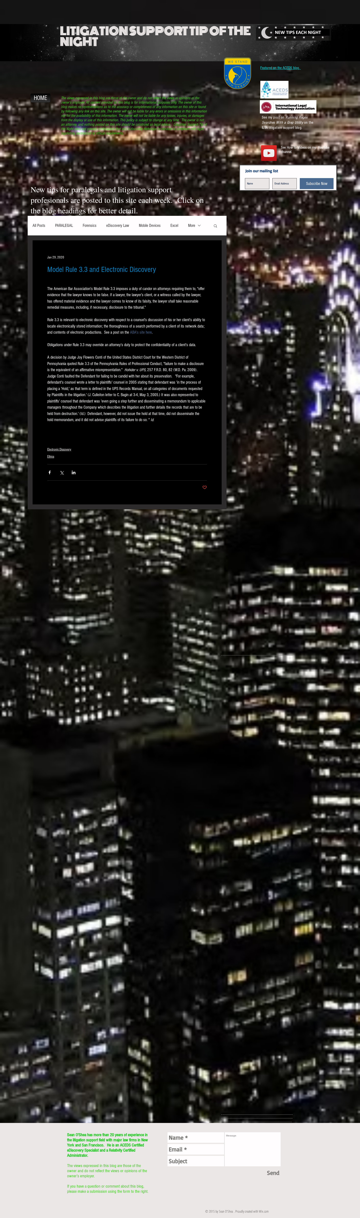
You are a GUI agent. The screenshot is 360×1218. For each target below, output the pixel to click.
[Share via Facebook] (49, 472)
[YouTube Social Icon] (269, 153)
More (191, 225)
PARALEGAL (64, 225)
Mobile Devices (150, 225)
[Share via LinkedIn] (73, 472)
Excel (174, 225)
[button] (215, 226)
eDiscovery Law (117, 225)
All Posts (39, 225)
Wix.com (264, 1211)
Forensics (89, 225)
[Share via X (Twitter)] (61, 472)
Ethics (50, 457)
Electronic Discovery (59, 449)
